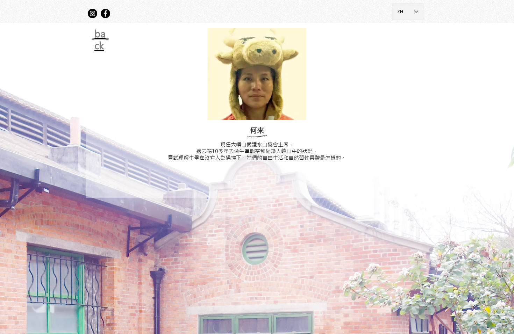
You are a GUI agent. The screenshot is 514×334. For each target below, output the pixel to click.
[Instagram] (92, 13)
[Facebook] (105, 13)
